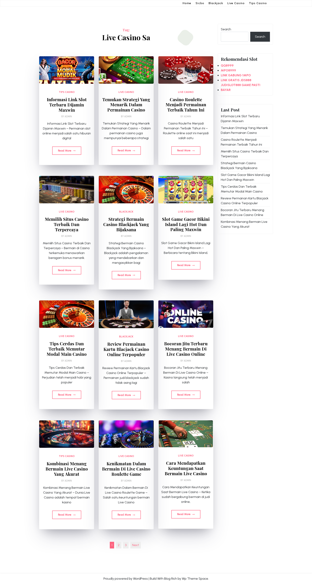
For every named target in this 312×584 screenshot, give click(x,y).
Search (226, 29)
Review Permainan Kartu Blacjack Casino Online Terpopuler (126, 349)
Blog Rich (170, 579)
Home (187, 3)
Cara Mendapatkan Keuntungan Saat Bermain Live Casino (186, 468)
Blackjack (216, 3)
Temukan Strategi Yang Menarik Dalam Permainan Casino (126, 104)
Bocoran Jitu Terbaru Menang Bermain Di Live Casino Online (186, 348)
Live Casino (236, 3)
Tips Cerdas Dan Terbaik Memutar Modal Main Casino (67, 348)
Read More (65, 150)
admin (68, 116)
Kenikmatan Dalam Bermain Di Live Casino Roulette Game (126, 468)
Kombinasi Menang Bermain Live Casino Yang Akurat (67, 468)
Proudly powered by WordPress (125, 579)
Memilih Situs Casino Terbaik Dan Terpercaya (67, 224)
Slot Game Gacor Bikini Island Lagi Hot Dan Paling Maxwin (186, 224)
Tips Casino (258, 3)
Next (135, 545)
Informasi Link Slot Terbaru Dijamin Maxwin (67, 104)
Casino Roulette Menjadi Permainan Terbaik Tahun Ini (186, 104)
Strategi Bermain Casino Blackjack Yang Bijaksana (126, 224)
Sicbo (200, 3)
